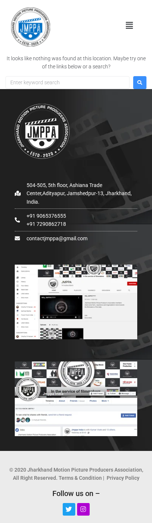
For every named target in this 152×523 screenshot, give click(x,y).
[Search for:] (67, 82)
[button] (129, 25)
